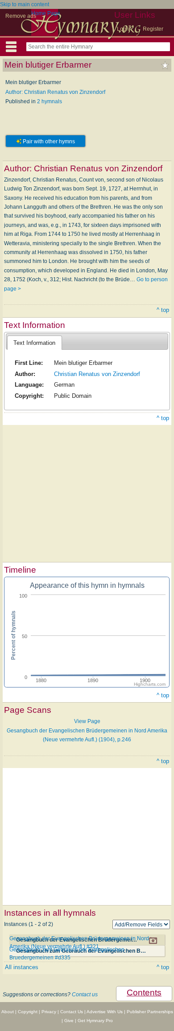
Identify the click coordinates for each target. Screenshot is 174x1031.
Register (153, 29)
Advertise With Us (105, 1011)
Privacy (48, 1011)
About (7, 1011)
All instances (21, 967)
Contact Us (71, 1011)
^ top (163, 310)
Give (69, 1020)
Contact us (85, 994)
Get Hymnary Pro (95, 1020)
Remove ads (20, 16)
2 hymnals (49, 101)
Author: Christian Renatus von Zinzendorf (55, 92)
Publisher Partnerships (150, 1011)
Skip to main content (24, 4)
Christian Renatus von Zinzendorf (97, 374)
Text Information (34, 343)
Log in (124, 29)
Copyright (27, 1011)
